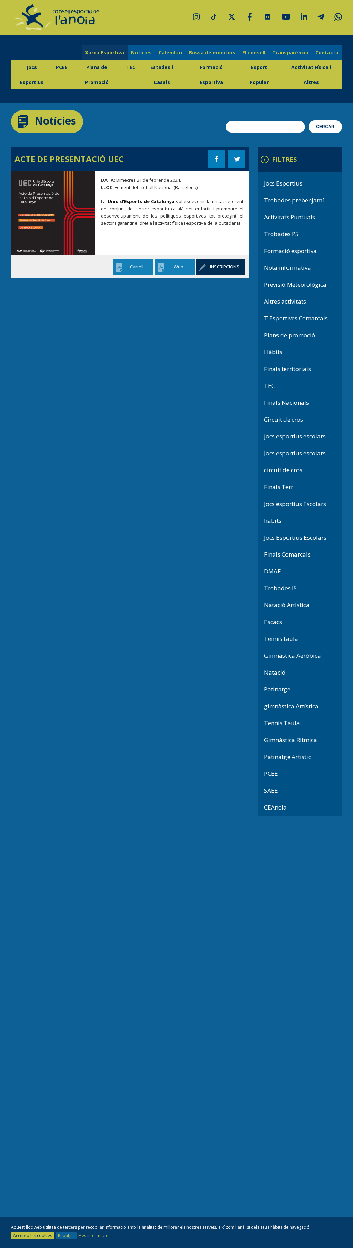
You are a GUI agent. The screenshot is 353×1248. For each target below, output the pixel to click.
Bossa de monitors (212, 52)
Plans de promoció (289, 335)
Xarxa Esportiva (104, 52)
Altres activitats (285, 301)
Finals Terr (278, 487)
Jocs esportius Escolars (295, 504)
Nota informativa (287, 268)
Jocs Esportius (31, 74)
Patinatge (277, 689)
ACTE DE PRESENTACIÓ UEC (69, 159)
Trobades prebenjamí (294, 200)
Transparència (290, 52)
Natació (274, 672)
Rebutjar (66, 1235)
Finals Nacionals (286, 402)
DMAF (272, 571)
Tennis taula (281, 639)
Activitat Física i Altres (311, 74)
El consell (253, 52)
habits (272, 521)
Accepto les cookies (32, 1235)
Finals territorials (287, 369)
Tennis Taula (282, 723)
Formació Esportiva (211, 74)
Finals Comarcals (287, 554)
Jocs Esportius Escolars (295, 537)
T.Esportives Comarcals (296, 318)
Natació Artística (287, 605)
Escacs (273, 622)
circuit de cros (283, 470)
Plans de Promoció (97, 74)
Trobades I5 (280, 588)
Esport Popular (259, 74)
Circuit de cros (283, 419)
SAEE (271, 790)
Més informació (93, 1235)
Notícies (141, 52)
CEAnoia (275, 807)
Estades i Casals (161, 74)
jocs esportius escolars (295, 436)
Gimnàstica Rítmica (290, 740)
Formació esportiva (290, 251)
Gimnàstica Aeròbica (292, 655)
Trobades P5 (281, 234)
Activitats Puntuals (289, 217)
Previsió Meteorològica (295, 284)
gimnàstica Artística (291, 706)
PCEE (62, 67)
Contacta (327, 52)
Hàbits (273, 352)
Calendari (170, 52)
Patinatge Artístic (287, 757)
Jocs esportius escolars (295, 453)
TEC (130, 67)
